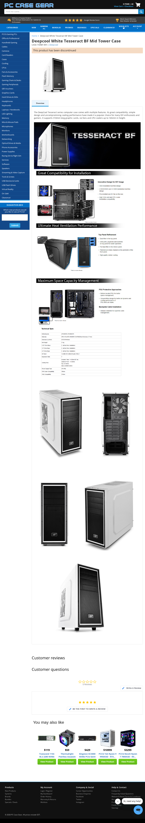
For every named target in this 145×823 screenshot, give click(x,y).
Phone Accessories (9, 147)
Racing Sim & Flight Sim (11, 155)
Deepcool (53, 44)
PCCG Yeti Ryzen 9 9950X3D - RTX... (107, 755)
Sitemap (115, 808)
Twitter (79, 799)
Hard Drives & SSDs (10, 97)
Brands (8, 796)
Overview (40, 103)
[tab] (132, 688)
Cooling (5, 63)
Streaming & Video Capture (13, 172)
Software (5, 164)
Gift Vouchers (7, 88)
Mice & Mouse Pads (10, 122)
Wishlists (43, 802)
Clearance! (6, 197)
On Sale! (5, 193)
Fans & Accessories (10, 72)
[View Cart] (137, 4)
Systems (8, 794)
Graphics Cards (8, 92)
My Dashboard (46, 794)
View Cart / (119, 6)
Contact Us (116, 791)
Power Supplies (8, 151)
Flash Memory (8, 76)
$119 (47, 750)
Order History (45, 796)
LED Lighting (7, 113)
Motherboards (8, 134)
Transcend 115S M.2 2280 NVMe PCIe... (46, 755)
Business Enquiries (83, 794)
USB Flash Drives (9, 185)
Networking (7, 139)
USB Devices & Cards (10, 181)
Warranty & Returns (48, 799)
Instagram (80, 802)
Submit (14, 225)
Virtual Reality (7, 189)
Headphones (7, 101)
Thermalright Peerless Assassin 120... (67, 755)
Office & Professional (10, 38)
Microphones (7, 126)
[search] (141, 11)
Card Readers (7, 55)
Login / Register (46, 791)
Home (34, 35)
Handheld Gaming (9, 42)
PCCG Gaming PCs (9, 34)
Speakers (5, 168)
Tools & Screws (8, 176)
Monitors (6, 130)
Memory (5, 118)
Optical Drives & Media (11, 143)
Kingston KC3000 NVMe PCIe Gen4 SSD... (87, 755)
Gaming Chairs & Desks (11, 80)
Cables (4, 46)
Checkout (128, 6)
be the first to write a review (89, 709)
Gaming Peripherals (10, 84)
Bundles (8, 799)
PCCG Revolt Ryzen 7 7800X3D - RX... (128, 755)
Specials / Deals (11, 802)
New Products (10, 791)
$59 (67, 750)
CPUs (4, 67)
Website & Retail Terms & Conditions (126, 796)
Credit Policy (116, 805)
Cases (4, 59)
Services (5, 160)
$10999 (107, 750)
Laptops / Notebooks (11, 109)
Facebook (80, 796)
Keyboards (6, 105)
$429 (87, 750)
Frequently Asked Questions (123, 794)
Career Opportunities (84, 791)
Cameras (5, 51)
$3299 (127, 750)
